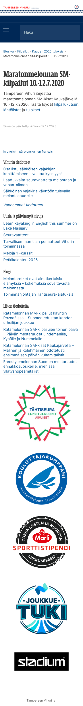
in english (10, 151)
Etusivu (8, 51)
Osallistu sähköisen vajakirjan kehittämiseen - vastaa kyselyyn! (32, 171)
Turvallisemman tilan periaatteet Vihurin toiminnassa (38, 243)
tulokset (33, 110)
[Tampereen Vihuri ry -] (41, 7)
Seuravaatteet (16, 235)
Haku (72, 32)
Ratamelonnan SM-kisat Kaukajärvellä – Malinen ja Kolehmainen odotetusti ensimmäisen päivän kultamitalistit (38, 350)
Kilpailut (23, 51)
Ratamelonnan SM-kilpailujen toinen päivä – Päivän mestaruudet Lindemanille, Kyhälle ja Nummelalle (40, 334)
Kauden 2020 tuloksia (48, 51)
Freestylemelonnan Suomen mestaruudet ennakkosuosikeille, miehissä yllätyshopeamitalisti (40, 366)
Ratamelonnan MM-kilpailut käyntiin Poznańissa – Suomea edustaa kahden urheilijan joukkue (38, 318)
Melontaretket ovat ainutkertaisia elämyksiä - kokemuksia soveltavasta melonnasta (36, 283)
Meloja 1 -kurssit (18, 253)
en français (45, 151)
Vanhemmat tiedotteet (23, 205)
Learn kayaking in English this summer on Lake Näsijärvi (40, 225)
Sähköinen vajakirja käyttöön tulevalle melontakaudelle (36, 193)
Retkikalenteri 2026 (20, 260)
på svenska (27, 151)
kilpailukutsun (66, 104)
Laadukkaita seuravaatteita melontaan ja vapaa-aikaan (39, 182)
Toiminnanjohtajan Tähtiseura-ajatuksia (38, 294)
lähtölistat (12, 110)
